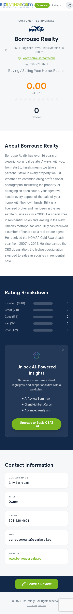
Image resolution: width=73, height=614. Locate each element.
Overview (42, 5)
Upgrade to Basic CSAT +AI (36, 424)
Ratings (56, 5)
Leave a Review (39, 584)
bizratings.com (36, 605)
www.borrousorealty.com (39, 58)
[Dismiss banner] (62, 350)
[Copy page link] (69, 5)
